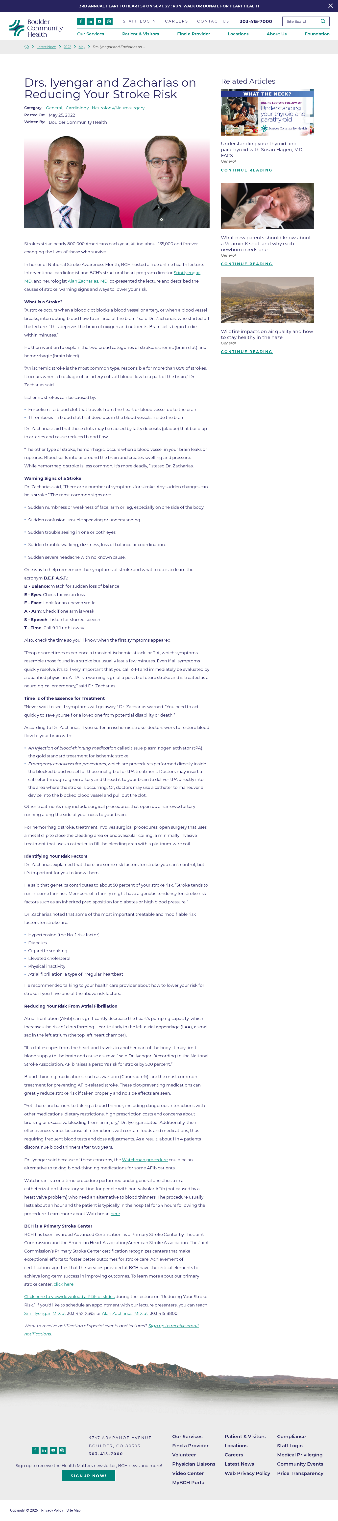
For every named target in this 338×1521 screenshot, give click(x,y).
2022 (67, 46)
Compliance (291, 1436)
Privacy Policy (52, 1510)
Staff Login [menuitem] (139, 21)
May (82, 46)
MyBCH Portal (189, 1482)
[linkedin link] (90, 21)
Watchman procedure (145, 1159)
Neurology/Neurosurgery (118, 107)
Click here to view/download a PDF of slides (69, 1296)
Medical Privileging (300, 1455)
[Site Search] (325, 21)
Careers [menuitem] (176, 21)
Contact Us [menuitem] (213, 21)
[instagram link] (108, 21)
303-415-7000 (256, 21)
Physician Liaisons (194, 1464)
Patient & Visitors (245, 1436)
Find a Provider (190, 1446)
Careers (234, 1455)
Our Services (187, 1436)
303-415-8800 (163, 1313)
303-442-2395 (81, 1313)
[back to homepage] (26, 46)
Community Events (300, 1464)
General (54, 107)
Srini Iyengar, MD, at (45, 1313)
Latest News (46, 46)
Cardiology (77, 107)
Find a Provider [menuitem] (193, 33)
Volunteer (184, 1455)
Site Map (74, 1510)
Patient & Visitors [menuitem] (140, 33)
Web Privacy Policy (247, 1473)
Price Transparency (300, 1473)
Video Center (188, 1473)
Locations (236, 1446)
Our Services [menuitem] (90, 33)
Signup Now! (89, 1476)
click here (63, 1284)
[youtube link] (99, 21)
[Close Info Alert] (330, 6)
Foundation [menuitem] (317, 33)
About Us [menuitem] (277, 33)
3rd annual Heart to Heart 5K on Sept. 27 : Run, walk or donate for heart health (169, 6)
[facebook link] (80, 21)
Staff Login (290, 1446)
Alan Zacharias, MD (88, 281)
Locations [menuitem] (238, 33)
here (115, 1213)
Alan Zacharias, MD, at (126, 1313)
